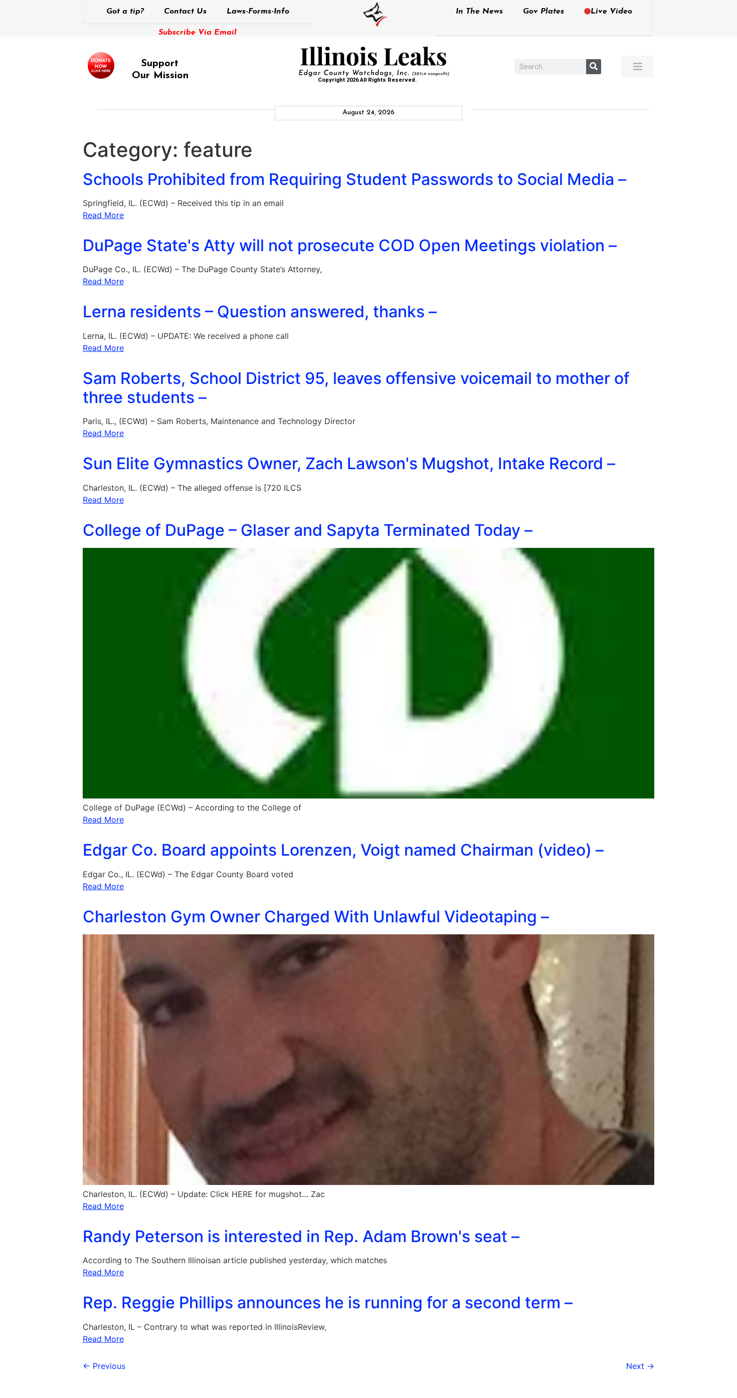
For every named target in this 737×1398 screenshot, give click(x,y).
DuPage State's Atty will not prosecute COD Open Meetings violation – (350, 245)
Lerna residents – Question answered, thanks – (260, 311)
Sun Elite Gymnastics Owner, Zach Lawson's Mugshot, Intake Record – (349, 463)
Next (640, 1366)
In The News (479, 12)
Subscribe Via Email (197, 33)
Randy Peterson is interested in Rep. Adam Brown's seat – (301, 1236)
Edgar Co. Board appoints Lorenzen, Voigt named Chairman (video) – (343, 850)
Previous (104, 1366)
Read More (103, 215)
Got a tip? (125, 12)
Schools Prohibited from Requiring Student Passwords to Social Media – (354, 179)
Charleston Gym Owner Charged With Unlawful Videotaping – (316, 916)
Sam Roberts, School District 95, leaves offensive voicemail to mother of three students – (356, 387)
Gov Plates (543, 12)
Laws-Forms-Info (258, 12)
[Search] (593, 66)
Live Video (611, 12)
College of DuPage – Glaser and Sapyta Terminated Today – (307, 530)
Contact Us (185, 12)
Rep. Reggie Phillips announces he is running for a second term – (328, 1302)
